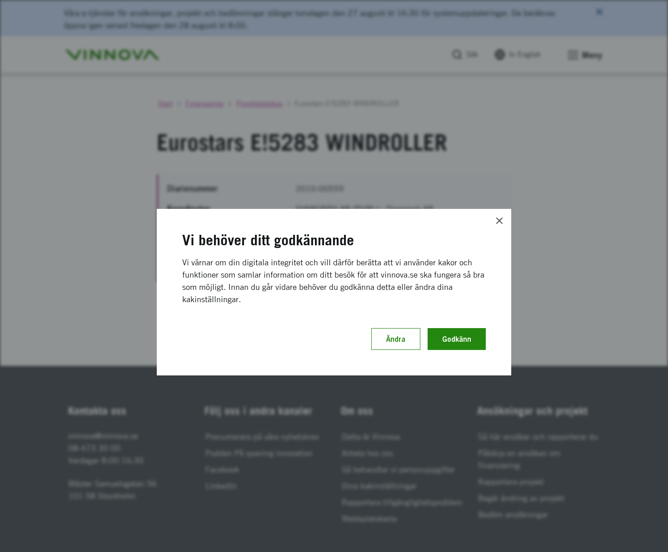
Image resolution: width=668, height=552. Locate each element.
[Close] (499, 220)
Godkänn (456, 339)
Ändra (395, 339)
